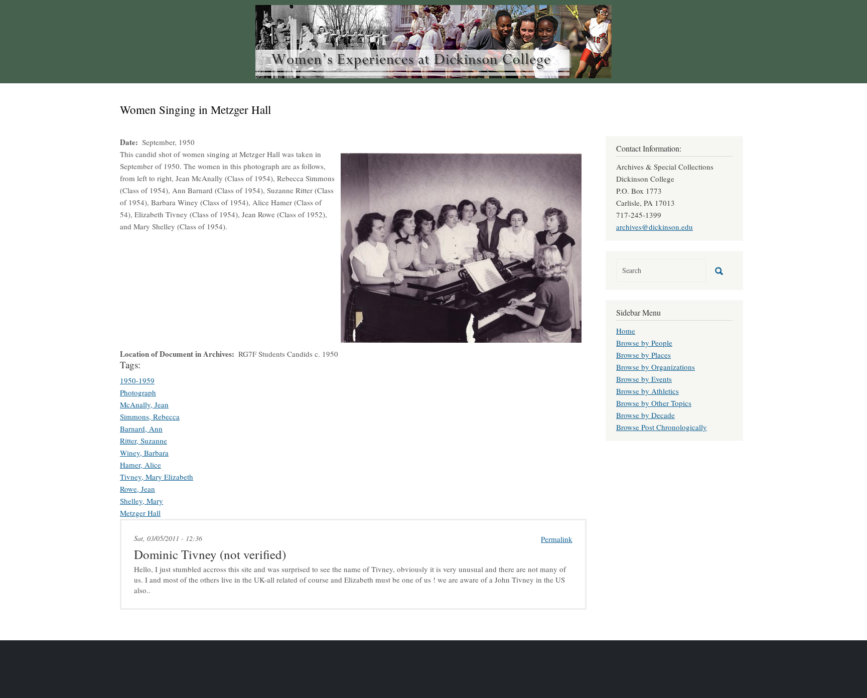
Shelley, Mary (141, 501)
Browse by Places (643, 355)
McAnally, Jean (144, 404)
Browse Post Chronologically (661, 427)
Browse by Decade (645, 415)
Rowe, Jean (137, 489)
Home (625, 331)
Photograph (138, 392)
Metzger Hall (140, 513)
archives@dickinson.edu (654, 227)
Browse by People (644, 343)
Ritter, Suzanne (143, 441)
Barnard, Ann (141, 429)
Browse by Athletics (647, 391)
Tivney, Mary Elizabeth (156, 477)
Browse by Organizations (655, 367)
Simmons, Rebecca (150, 416)
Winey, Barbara (144, 453)
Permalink (556, 539)
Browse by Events (644, 379)
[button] (461, 246)
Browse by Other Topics (653, 403)
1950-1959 (137, 380)
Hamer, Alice (140, 465)
